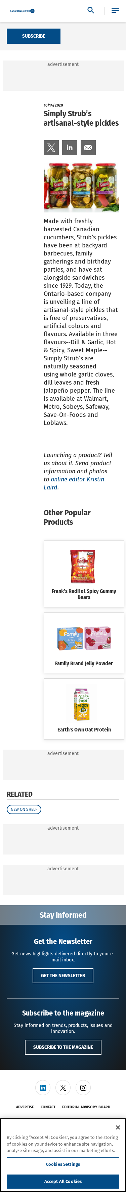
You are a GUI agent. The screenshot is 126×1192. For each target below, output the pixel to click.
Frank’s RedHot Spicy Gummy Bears (84, 594)
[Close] (118, 1127)
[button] (115, 11)
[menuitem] (51, 147)
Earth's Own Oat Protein (84, 729)
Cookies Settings (63, 1164)
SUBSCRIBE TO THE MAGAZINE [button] (63, 1047)
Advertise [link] (25, 1107)
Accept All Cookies (63, 1181)
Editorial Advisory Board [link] (86, 1107)
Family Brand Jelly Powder (84, 663)
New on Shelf (24, 809)
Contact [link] (48, 1107)
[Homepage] (22, 11)
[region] (63, 1155)
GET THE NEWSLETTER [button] (63, 975)
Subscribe (33, 36)
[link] (51, 147)
